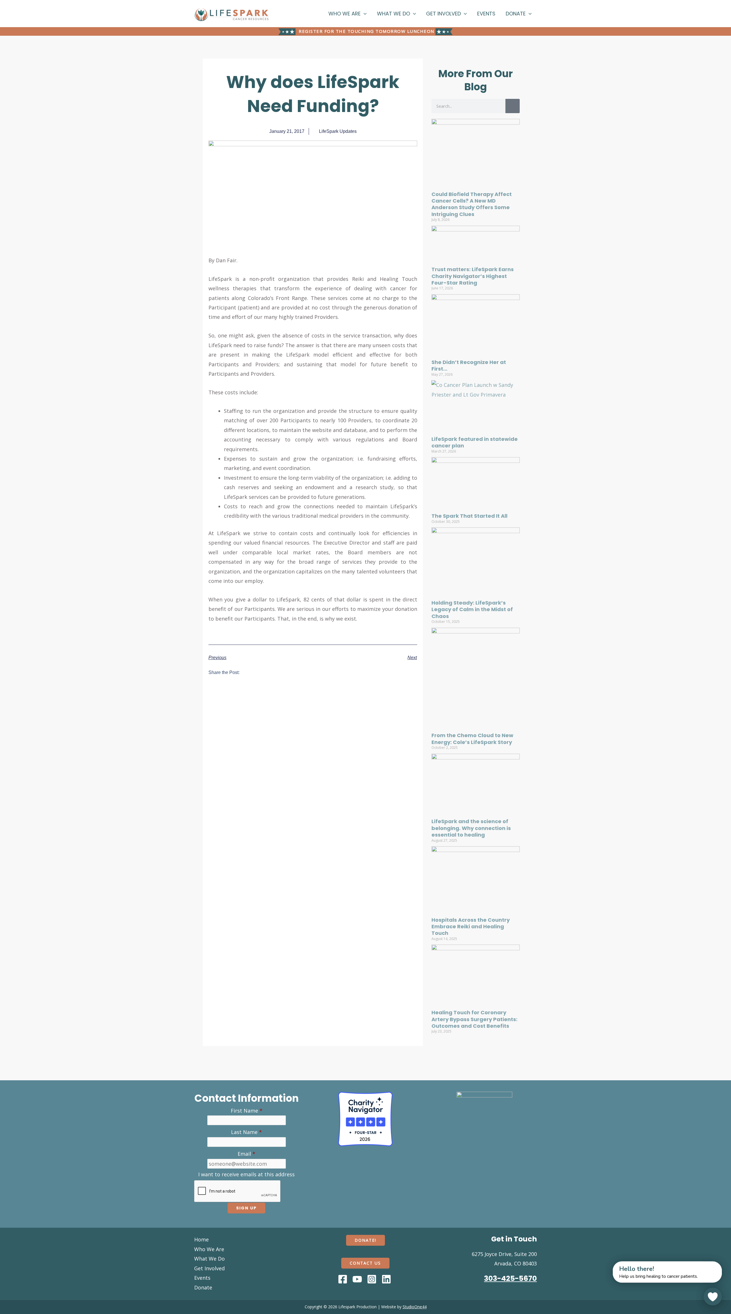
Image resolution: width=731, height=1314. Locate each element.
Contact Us (365, 1263)
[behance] (372, 1279)
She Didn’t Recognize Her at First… (468, 365)
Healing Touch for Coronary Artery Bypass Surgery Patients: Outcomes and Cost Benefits (474, 1019)
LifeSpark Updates (338, 131)
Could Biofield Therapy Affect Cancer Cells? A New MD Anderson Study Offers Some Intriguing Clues (471, 204)
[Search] (512, 106)
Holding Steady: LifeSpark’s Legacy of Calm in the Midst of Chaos (472, 609)
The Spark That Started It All (469, 515)
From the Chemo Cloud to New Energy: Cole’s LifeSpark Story (472, 738)
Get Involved (443, 13)
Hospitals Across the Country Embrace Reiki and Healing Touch (470, 926)
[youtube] (358, 1279)
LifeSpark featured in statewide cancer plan (474, 442)
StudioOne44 (415, 1306)
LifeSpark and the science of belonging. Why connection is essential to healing (471, 828)
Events (486, 13)
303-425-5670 (510, 1278)
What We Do (393, 13)
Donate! (365, 1240)
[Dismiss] (607, 1264)
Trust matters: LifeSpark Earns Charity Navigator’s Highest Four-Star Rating (472, 276)
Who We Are (344, 13)
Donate (516, 13)
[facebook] (343, 1279)
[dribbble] (387, 1279)
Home (201, 1239)
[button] (364, 13)
